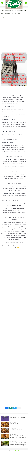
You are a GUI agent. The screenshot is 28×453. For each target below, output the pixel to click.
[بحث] (26, 3)
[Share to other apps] (19, 408)
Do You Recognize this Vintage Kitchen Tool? (17, 418)
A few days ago (13, 416)
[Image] (5, 418)
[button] (6, 408)
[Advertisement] (14, 37)
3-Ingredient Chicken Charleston (16, 429)
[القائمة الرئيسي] (2, 3)
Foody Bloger (18, 450)
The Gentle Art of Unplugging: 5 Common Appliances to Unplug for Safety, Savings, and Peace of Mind (18, 437)
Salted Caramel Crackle (14, 423)
